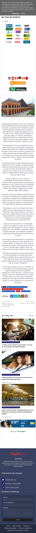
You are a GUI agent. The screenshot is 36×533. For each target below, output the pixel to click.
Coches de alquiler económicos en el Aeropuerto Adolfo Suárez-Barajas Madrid (17, 378)
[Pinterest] (22, 296)
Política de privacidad (10, 528)
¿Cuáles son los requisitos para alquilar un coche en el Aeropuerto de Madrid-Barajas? (17, 346)
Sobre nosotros (16, 526)
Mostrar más (31, 315)
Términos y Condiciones (25, 528)
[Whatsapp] (19, 296)
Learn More (15, 13)
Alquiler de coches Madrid (8, 291)
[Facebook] (11, 296)
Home (8, 526)
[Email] (26, 296)
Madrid (18, 291)
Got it (23, 13)
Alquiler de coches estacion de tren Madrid (12, 289)
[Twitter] (15, 296)
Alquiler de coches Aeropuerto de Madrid (17, 287)
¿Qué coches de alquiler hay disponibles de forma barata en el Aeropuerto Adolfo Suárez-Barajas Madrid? (17, 412)
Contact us (26, 526)
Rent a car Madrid (26, 291)
